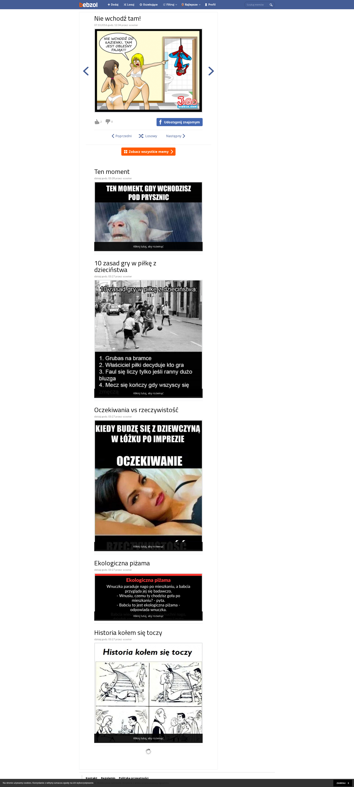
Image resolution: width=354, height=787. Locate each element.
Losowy (151, 136)
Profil (212, 4)
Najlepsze (191, 4)
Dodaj (114, 4)
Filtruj (170, 4)
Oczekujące (150, 4)
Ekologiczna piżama (122, 564)
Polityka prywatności (133, 778)
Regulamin (108, 778)
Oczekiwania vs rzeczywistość (136, 410)
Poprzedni (123, 136)
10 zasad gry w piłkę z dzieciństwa (125, 267)
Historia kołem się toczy (128, 633)
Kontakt (91, 778)
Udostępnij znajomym (182, 122)
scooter (133, 25)
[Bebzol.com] (88, 4)
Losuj (130, 4)
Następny (173, 136)
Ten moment (112, 172)
